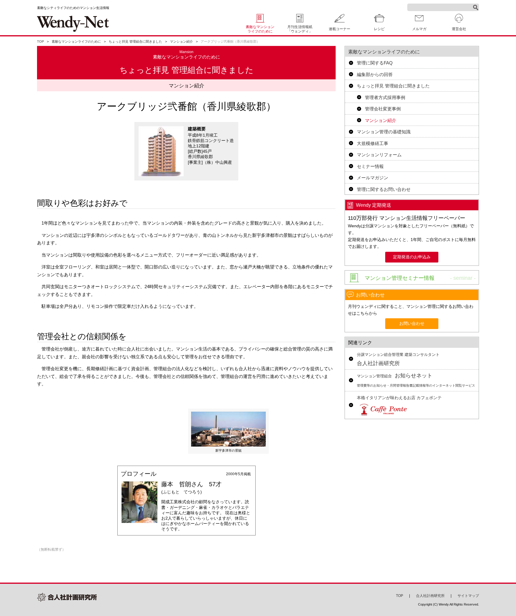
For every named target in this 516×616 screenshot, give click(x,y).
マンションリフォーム (379, 154)
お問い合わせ (411, 323)
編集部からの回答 (375, 74)
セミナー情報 (370, 166)
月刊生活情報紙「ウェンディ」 (299, 29)
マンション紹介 (181, 41)
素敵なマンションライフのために (260, 29)
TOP (40, 41)
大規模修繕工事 (372, 143)
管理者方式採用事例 (385, 97)
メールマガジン (372, 177)
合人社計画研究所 (398, 359)
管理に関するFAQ (375, 62)
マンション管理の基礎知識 (384, 131)
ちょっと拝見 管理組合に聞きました (135, 41)
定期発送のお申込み (412, 257)
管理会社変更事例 (383, 108)
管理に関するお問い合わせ (384, 189)
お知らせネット (416, 380)
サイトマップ (468, 596)
